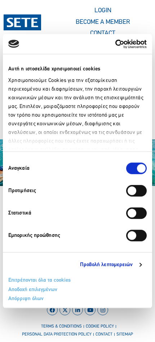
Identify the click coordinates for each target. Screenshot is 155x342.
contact (104, 334)
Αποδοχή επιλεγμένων (32, 290)
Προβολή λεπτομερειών (106, 265)
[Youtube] (90, 309)
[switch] (136, 190)
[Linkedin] (77, 309)
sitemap (124, 334)
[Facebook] (52, 309)
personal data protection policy (57, 334)
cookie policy (100, 326)
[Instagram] (102, 309)
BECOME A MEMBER (103, 22)
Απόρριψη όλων (26, 299)
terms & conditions (61, 326)
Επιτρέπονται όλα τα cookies (39, 280)
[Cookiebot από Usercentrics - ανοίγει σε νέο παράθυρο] (115, 44)
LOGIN (102, 11)
